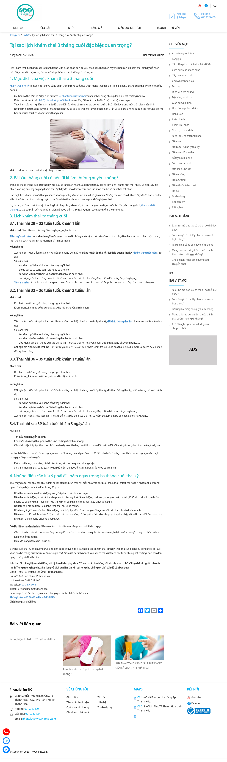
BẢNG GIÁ (96, 28)
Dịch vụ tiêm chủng (183, 92)
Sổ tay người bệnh (182, 158)
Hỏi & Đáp (44, 28)
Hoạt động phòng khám (185, 108)
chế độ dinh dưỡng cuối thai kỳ (55, 100)
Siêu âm (176, 141)
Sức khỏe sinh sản (181, 169)
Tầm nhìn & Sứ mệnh (169, 28)
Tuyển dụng (178, 196)
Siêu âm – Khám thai (183, 152)
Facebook (197, 703)
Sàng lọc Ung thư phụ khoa (186, 136)
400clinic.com (28, 585)
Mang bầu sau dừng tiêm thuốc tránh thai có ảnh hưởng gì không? (192, 252)
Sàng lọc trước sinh (182, 130)
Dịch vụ (18, 28)
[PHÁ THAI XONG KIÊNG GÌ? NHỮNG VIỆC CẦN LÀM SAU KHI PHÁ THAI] (139, 647)
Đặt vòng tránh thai (182, 97)
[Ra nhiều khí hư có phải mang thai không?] (87, 650)
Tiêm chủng (178, 174)
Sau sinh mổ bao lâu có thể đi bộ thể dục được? (194, 228)
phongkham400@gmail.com (39, 719)
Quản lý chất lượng (78, 707)
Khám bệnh (178, 119)
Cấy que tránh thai (182, 75)
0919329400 (31, 709)
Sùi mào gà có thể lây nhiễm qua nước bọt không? (193, 237)
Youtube (196, 697)
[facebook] (206, 5)
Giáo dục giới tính (129, 28)
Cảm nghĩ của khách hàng (186, 70)
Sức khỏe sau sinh (181, 163)
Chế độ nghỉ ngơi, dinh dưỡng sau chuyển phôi (190, 262)
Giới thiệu (72, 697)
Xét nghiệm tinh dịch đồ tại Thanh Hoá (32, 639)
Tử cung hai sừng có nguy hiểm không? (193, 245)
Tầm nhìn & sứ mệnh (78, 702)
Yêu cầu (181, 14)
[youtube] (200, 5)
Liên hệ (102, 702)
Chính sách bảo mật (78, 712)
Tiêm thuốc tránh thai (184, 185)
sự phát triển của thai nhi (72, 96)
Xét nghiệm (178, 202)
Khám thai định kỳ (19, 86)
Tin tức (70, 28)
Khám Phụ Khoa (180, 125)
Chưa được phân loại (183, 81)
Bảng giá (176, 59)
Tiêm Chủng (179, 180)
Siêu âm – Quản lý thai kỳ (186, 147)
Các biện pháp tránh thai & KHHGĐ (191, 64)
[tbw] (199, 711)
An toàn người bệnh (183, 53)
